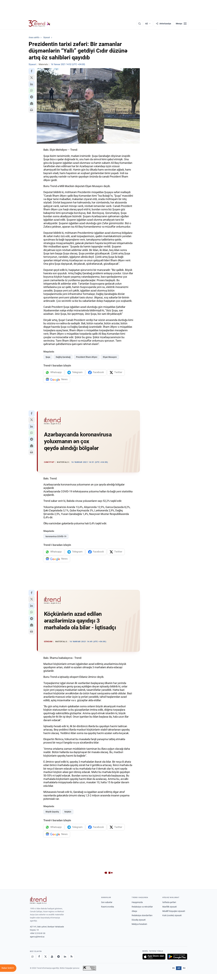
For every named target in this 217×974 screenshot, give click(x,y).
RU (184, 968)
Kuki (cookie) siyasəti (172, 915)
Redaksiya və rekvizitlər (142, 907)
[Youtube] (52, 956)
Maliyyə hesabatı (139, 924)
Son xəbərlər (106, 902)
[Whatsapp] (32, 956)
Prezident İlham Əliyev (86, 357)
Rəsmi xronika (107, 907)
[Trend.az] (39, 23)
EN (173, 968)
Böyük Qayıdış (52, 812)
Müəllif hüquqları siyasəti (173, 911)
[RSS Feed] (71, 956)
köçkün (68, 812)
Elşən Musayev (110, 357)
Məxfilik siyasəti (169, 907)
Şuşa (48, 357)
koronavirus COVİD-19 (56, 536)
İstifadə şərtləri (169, 902)
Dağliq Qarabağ (63, 357)
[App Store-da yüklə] (153, 957)
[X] (45, 956)
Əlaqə (134, 911)
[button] (31, 71)
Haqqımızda (137, 902)
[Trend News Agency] (38, 900)
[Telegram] (58, 956)
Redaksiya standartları (142, 915)
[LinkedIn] (65, 956)
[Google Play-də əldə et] (177, 957)
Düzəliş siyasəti (139, 920)
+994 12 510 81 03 (37, 933)
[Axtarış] (139, 24)
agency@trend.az (37, 937)
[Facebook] (39, 956)
